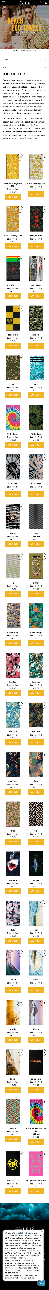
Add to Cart (13, 196)
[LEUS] (24, 2)
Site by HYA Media (24, 1285)
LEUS (35, 125)
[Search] (42, 3)
